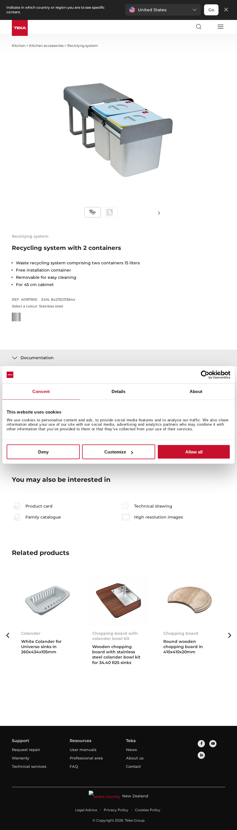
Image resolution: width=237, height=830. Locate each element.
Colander (30, 633)
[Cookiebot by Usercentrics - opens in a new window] (205, 374)
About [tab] (196, 391)
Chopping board (180, 633)
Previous (7, 635)
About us (135, 758)
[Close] (226, 10)
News (131, 749)
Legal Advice (86, 810)
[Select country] (209, 26)
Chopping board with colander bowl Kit (115, 636)
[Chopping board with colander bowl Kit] (118, 601)
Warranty (20, 758)
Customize (115, 451)
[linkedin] (201, 755)
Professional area (86, 758)
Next (159, 213)
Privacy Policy (116, 810)
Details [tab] (119, 391)
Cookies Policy (147, 810)
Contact (133, 766)
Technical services (29, 766)
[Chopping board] (189, 601)
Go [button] (211, 9)
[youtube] (213, 744)
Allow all (194, 451)
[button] (163, 10)
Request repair (26, 749)
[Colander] (47, 601)
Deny (43, 451)
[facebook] (201, 744)
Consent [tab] (41, 391)
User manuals (83, 749)
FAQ (74, 766)
